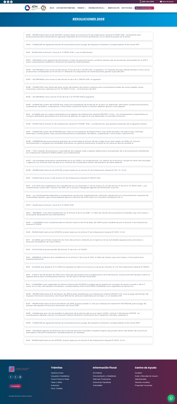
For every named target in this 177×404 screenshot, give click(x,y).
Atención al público (142, 382)
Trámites (80, 8)
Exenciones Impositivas (102, 382)
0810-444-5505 (148, 2)
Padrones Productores (102, 379)
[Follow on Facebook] (5, 2)
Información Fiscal (96, 8)
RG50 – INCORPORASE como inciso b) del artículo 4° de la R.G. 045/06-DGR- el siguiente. (63, 79)
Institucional (127, 8)
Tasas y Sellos (56, 382)
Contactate (15, 386)
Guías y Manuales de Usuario (146, 376)
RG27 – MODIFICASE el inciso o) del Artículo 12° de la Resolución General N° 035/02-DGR (63, 178)
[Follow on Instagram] (11, 2)
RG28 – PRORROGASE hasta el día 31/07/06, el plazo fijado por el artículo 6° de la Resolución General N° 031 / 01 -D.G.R (76, 170)
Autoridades (97, 385)
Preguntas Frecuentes (143, 385)
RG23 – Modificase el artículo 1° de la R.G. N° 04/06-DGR (50, 205)
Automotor (55, 385)
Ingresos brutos (57, 373)
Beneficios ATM (113, 8)
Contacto (138, 373)
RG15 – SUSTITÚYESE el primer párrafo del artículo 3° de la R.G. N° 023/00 (56, 249)
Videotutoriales (140, 379)
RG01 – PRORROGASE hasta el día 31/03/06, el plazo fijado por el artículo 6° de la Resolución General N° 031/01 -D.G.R (75, 340)
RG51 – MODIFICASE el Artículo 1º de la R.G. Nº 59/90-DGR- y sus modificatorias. (59, 52)
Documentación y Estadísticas (104, 376)
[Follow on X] (8, 2)
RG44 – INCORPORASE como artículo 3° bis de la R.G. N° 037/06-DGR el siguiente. (60, 97)
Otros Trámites (56, 388)
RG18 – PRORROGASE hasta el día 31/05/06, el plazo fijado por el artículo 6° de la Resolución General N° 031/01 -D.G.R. (75, 232)
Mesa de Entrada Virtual (143, 8)
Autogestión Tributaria (66, 8)
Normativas (97, 373)
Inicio (52, 8)
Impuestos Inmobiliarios (60, 376)
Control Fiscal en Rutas (60, 379)
